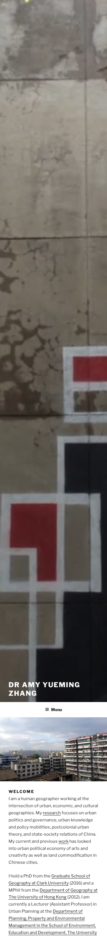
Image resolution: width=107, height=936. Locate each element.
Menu (56, 709)
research (52, 812)
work (63, 841)
